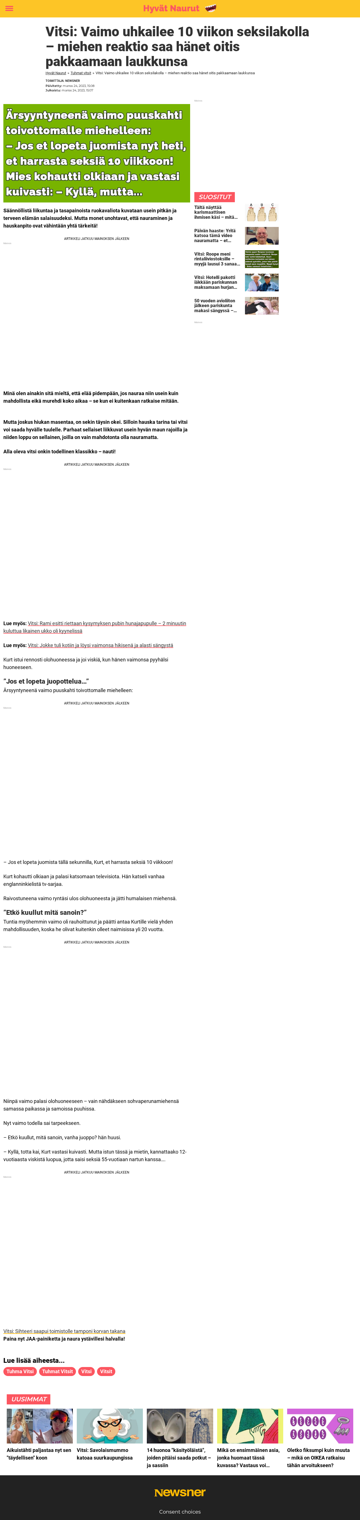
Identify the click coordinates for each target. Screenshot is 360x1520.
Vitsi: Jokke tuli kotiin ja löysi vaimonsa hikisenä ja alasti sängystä (100, 645)
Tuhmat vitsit (81, 73)
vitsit (106, 1371)
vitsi (86, 1371)
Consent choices (180, 1512)
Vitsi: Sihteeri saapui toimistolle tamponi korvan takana (64, 1331)
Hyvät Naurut (56, 73)
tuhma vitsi (20, 1371)
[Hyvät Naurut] (178, 9)
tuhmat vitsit (57, 1371)
